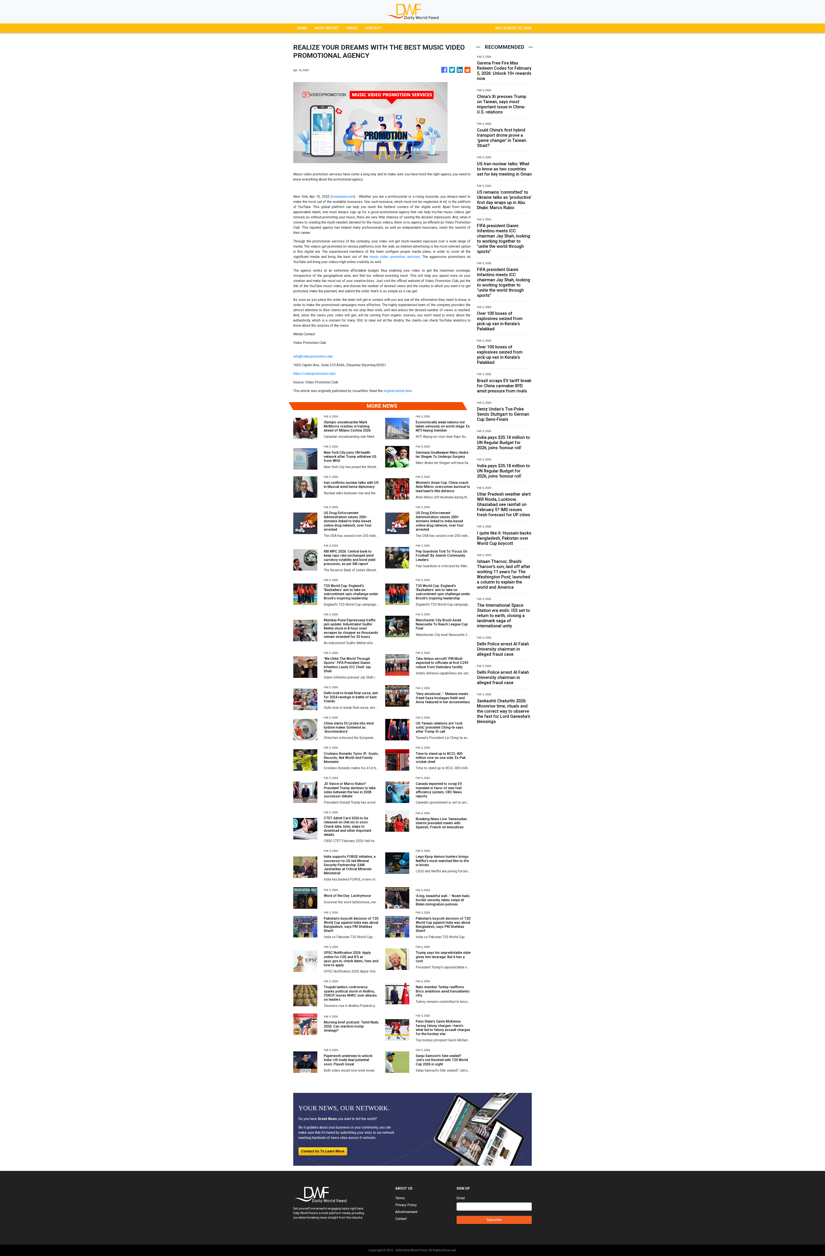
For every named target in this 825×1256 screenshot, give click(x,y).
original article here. (398, 391)
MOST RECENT (327, 28)
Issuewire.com (343, 197)
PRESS (352, 28)
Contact (401, 1219)
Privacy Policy (406, 1205)
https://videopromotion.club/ (314, 374)
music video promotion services (395, 257)
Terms (400, 1198)
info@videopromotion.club (313, 356)
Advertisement (406, 1212)
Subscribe (494, 1220)
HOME (302, 28)
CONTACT (373, 28)
